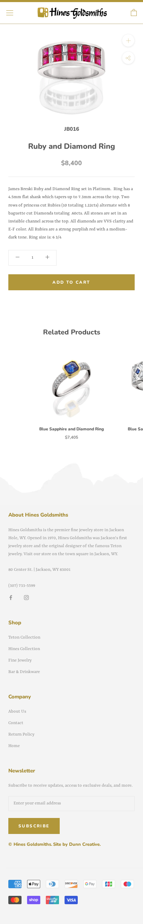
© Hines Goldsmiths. (30, 844)
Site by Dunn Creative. (77, 844)
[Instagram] (26, 598)
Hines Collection (24, 649)
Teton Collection (24, 637)
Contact (15, 723)
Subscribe (34, 826)
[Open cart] (134, 12)
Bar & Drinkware (24, 672)
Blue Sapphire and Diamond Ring (71, 429)
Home (14, 746)
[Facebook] (10, 598)
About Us (17, 711)
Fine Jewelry (20, 660)
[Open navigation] (9, 12)
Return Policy (21, 734)
